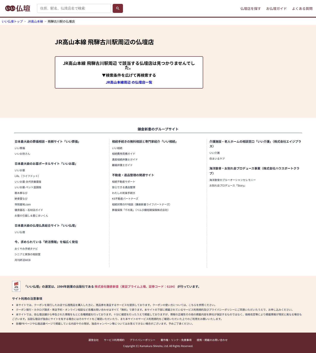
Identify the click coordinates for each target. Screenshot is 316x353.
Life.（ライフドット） (27, 176)
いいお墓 (20, 170)
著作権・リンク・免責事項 (176, 340)
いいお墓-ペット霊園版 (28, 187)
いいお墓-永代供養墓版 (28, 181)
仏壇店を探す (250, 8)
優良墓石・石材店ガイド (29, 210)
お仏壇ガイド (276, 8)
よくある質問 (302, 8)
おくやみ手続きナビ (26, 248)
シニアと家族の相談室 (27, 254)
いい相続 (117, 148)
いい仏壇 (20, 232)
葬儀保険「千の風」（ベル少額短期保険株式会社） (141, 210)
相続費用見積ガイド (123, 153)
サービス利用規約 (114, 340)
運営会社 (93, 340)
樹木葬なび (21, 193)
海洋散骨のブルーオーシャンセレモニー (232, 180)
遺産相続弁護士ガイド (125, 159)
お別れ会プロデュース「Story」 (228, 185)
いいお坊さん (22, 153)
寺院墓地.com (23, 204)
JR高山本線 (35, 21)
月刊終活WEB (23, 260)
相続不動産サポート (123, 181)
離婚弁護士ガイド (122, 165)
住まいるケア (217, 158)
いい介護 (214, 152)
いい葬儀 (20, 148)
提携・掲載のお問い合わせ (212, 340)
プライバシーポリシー (142, 340)
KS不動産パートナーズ (125, 198)
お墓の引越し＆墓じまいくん (31, 215)
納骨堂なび (21, 198)
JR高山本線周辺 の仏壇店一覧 (129, 82)
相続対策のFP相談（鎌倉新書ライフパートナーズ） (142, 204)
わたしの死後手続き (123, 193)
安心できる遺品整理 (123, 187)
